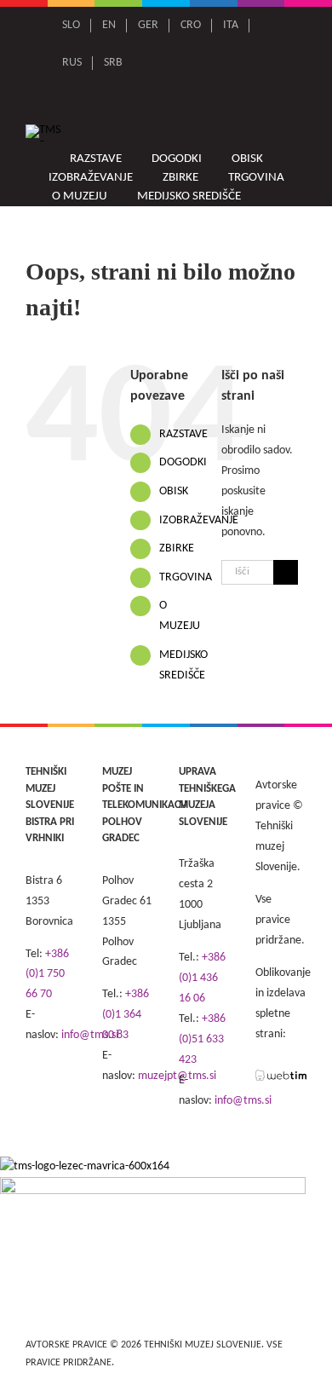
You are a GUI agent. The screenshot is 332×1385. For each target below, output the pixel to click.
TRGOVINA (185, 577)
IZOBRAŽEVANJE (198, 520)
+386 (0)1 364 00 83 (125, 1015)
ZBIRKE (176, 548)
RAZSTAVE (183, 434)
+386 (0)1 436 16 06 (202, 978)
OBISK (173, 491)
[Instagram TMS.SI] (184, 100)
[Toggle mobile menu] (299, 134)
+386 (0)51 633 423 (202, 1039)
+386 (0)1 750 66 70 (47, 974)
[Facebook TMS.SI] (160, 100)
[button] (275, 196)
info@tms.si (243, 1100)
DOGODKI (183, 462)
